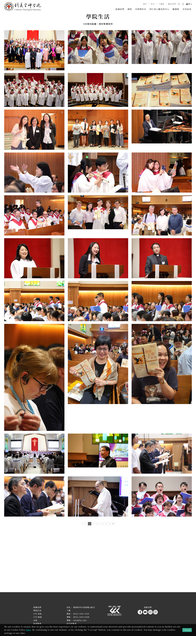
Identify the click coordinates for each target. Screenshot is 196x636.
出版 (35, 620)
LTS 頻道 (37, 617)
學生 (145, 4)
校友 (153, 4)
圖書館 (176, 9)
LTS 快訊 (37, 613)
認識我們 (119, 9)
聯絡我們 (172, 4)
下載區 (161, 4)
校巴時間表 (72, 623)
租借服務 (37, 623)
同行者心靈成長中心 (159, 9)
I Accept (187, 630)
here (28, 630)
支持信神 (186, 9)
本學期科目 (140, 9)
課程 (129, 9)
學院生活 (37, 610)
